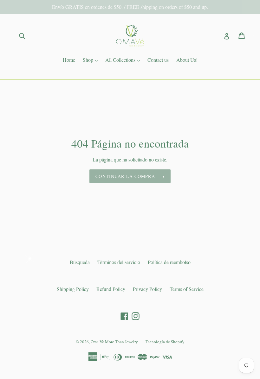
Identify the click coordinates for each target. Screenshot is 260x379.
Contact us (158, 59)
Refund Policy (110, 289)
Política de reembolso (169, 262)
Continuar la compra (125, 176)
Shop (92, 59)
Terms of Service (187, 289)
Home (69, 59)
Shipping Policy (73, 289)
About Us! (187, 59)
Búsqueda (80, 262)
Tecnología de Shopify (165, 341)
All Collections (124, 59)
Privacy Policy (147, 289)
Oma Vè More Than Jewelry (114, 341)
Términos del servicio (118, 262)
